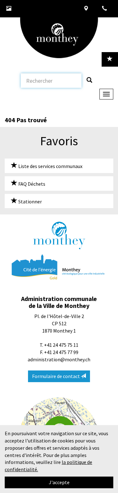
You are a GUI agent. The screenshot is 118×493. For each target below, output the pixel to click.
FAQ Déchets (31, 184)
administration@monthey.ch (59, 359)
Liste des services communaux (49, 166)
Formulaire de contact (56, 376)
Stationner (29, 201)
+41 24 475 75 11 (61, 345)
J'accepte (59, 482)
